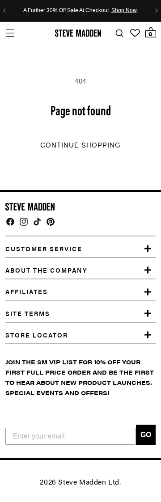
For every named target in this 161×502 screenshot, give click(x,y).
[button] (10, 33)
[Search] (119, 33)
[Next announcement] (156, 10)
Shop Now (124, 10)
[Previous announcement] (4, 10)
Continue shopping (80, 145)
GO (145, 435)
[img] (10, 222)
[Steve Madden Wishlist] (135, 33)
